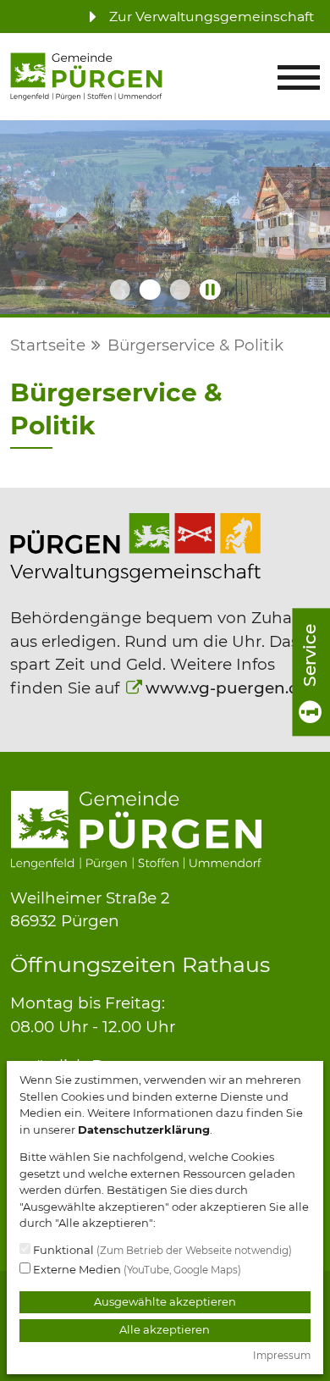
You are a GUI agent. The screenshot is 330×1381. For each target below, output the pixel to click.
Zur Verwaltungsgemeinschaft (210, 16)
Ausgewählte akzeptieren (165, 1301)
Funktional (161, 1250)
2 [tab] (150, 289)
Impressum (282, 1356)
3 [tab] (180, 289)
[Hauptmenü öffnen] (299, 77)
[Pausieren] (210, 289)
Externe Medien (135, 1269)
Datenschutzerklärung (144, 1129)
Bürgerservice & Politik (195, 345)
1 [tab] (119, 289)
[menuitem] (196, 16)
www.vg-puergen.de (227, 688)
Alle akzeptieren (164, 1329)
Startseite (47, 345)
